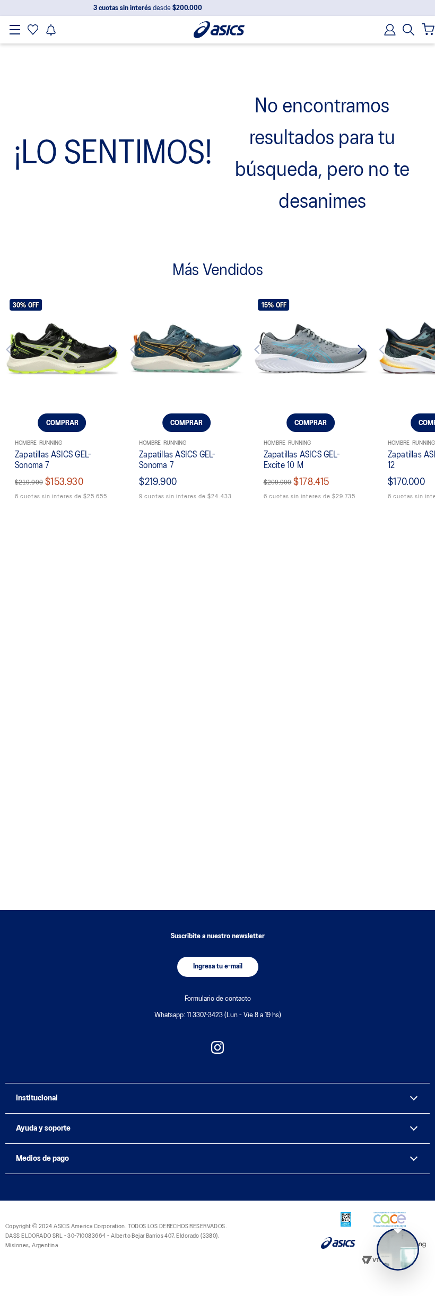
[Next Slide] (105, 351)
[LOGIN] (386, 29)
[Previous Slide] (18, 351)
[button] (408, 29)
